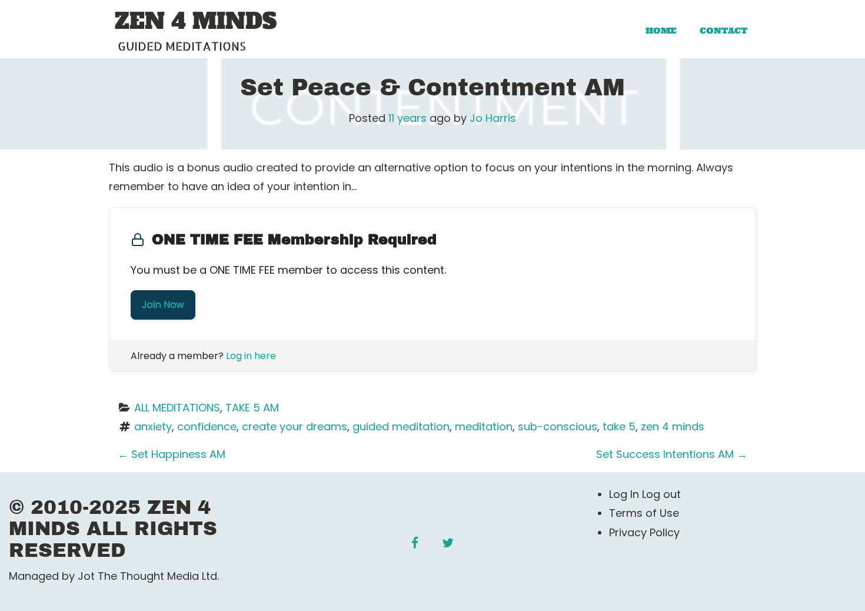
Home (661, 30)
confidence (207, 426)
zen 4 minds (672, 426)
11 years (407, 118)
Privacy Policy (644, 532)
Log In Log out (645, 494)
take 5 (619, 426)
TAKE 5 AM (252, 407)
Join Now (163, 304)
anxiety (153, 426)
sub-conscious (557, 426)
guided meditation (401, 426)
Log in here (251, 356)
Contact (723, 30)
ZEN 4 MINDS (196, 22)
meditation (484, 426)
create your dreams (294, 426)
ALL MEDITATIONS (177, 407)
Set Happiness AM (171, 454)
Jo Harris (493, 118)
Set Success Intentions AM (671, 454)
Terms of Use (644, 513)
